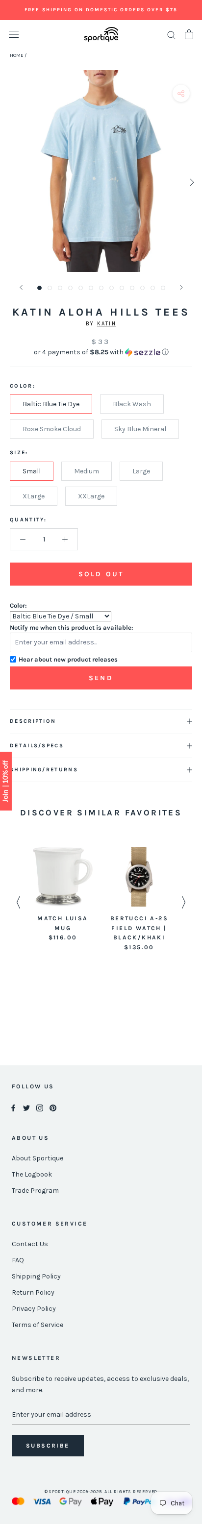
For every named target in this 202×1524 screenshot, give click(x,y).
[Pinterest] (53, 1107)
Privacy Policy (34, 1308)
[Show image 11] (142, 288)
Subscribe (48, 1445)
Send (101, 678)
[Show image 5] (80, 288)
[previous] (11, 182)
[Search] (171, 34)
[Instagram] (39, 1107)
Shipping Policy (36, 1276)
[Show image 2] (50, 288)
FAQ (18, 1260)
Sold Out (101, 574)
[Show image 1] (39, 288)
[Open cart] (189, 34)
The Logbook (32, 1174)
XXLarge (91, 496)
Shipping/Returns (44, 769)
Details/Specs (37, 745)
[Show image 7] (101, 288)
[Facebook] (13, 1107)
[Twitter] (26, 1107)
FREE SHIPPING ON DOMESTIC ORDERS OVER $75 (101, 10)
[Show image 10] (132, 288)
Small (32, 471)
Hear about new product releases (68, 659)
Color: (18, 605)
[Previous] (21, 287)
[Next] (181, 287)
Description (33, 721)
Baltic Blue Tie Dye (51, 404)
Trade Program (35, 1190)
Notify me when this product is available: (71, 627)
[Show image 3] (60, 288)
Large (141, 471)
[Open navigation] (14, 34)
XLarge (34, 496)
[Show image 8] (111, 288)
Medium (86, 471)
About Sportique (37, 1158)
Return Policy (33, 1292)
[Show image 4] (70, 288)
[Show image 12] (153, 288)
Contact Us (30, 1244)
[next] (191, 182)
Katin (106, 323)
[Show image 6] (91, 288)
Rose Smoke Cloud (52, 429)
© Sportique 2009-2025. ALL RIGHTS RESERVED (101, 1491)
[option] (62, 894)
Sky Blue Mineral (140, 429)
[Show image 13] (163, 288)
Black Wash (132, 404)
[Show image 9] (122, 288)
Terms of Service (37, 1325)
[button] (101, 352)
